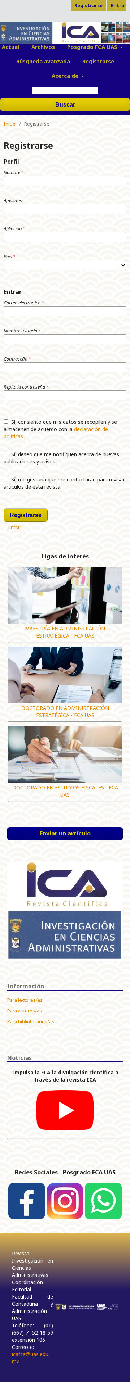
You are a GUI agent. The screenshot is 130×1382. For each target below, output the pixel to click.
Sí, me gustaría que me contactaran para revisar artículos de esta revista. (64, 483)
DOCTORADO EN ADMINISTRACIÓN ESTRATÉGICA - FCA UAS (65, 711)
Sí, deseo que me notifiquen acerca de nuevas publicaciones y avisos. (61, 458)
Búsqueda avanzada (43, 61)
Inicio (10, 124)
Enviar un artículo (65, 833)
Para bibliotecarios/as (30, 1021)
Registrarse (98, 61)
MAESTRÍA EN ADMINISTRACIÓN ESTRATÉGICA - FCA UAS (65, 632)
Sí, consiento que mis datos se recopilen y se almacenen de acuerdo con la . (60, 429)
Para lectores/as (25, 1000)
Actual (10, 46)
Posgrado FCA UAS (93, 46)
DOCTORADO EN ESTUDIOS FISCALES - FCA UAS (65, 791)
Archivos (43, 46)
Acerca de (66, 75)
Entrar (118, 5)
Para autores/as (24, 1010)
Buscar (65, 104)
